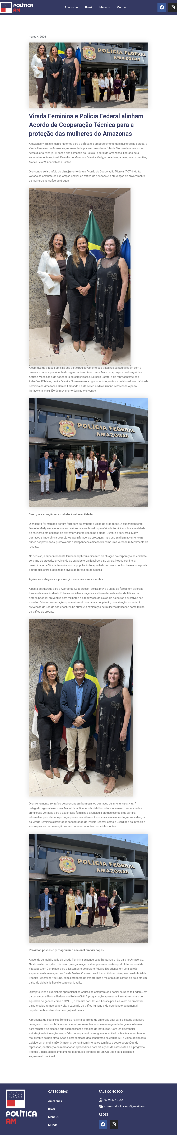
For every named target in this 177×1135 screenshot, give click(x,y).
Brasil (88, 7)
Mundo (121, 7)
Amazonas (71, 7)
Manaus (104, 7)
